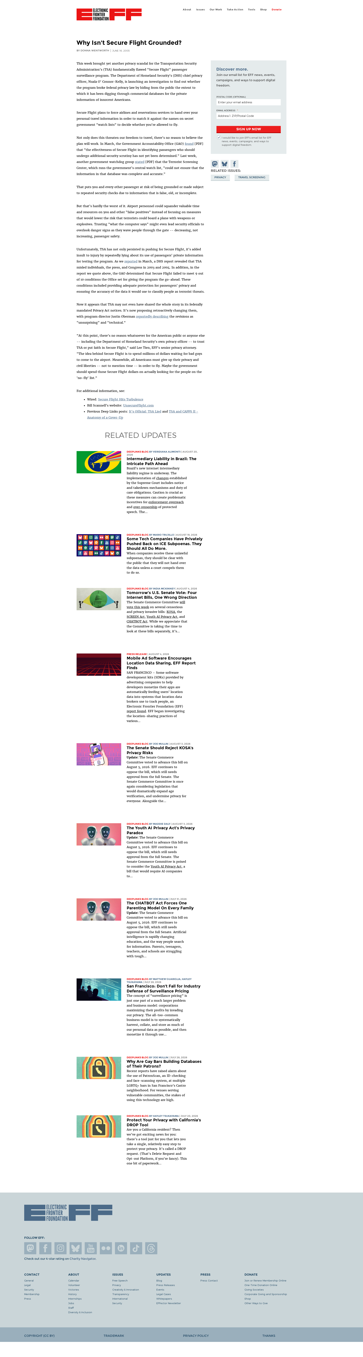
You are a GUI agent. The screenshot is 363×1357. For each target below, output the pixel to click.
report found (136, 711)
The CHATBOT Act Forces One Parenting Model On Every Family (160, 905)
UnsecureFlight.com (138, 405)
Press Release (137, 654)
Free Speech (120, 1280)
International (120, 1298)
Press (27, 1298)
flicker (106, 1248)
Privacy (220, 177)
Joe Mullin (160, 743)
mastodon (30, 1248)
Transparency (120, 1294)
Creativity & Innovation (125, 1289)
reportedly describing (152, 316)
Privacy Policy (196, 1336)
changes (162, 478)
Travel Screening (251, 177)
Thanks (268, 1336)
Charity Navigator (82, 1259)
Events (160, 1289)
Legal (27, 1285)
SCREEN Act (136, 617)
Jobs (71, 1303)
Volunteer (74, 1285)
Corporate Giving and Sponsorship (265, 1294)
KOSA (171, 612)
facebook (45, 1248)
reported (130, 261)
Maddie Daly (161, 823)
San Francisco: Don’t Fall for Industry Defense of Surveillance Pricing (163, 988)
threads (151, 1248)
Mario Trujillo (163, 534)
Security (29, 1289)
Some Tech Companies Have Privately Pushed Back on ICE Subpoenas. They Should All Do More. (164, 543)
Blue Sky (76, 1248)
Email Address (225, 110)
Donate (277, 9)
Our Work (216, 9)
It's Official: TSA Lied (145, 411)
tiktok (136, 1248)
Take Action (235, 9)
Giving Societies (254, 1289)
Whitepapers (164, 1298)
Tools (251, 9)
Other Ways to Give (256, 1303)
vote (130, 607)
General (29, 1280)
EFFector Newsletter (168, 1303)
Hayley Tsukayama (166, 1116)
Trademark (114, 1336)
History (72, 1294)
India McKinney (164, 588)
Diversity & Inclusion (80, 1312)
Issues (200, 9)
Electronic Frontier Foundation (109, 16)
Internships (75, 1298)
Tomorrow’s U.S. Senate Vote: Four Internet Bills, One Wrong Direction (162, 595)
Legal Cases (163, 1294)
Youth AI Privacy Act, (162, 617)
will (182, 602)
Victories (73, 1289)
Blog (159, 1280)
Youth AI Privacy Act (166, 866)
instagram (60, 1248)
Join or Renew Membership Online (265, 1280)
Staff (71, 1307)
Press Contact (209, 1280)
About (187, 9)
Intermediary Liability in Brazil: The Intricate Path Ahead (161, 461)
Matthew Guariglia (167, 979)
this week (141, 607)
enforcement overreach (166, 502)
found (189, 144)
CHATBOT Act (137, 621)
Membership (32, 1294)
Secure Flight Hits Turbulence (120, 399)
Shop (263, 9)
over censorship (145, 507)
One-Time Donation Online (260, 1285)
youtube (91, 1248)
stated (139, 162)
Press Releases (165, 1285)
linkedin (121, 1248)
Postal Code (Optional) (231, 96)
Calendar (73, 1280)
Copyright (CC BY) (39, 1336)
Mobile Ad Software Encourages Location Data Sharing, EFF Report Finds (161, 663)
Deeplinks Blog (138, 451)
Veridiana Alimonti (167, 451)
